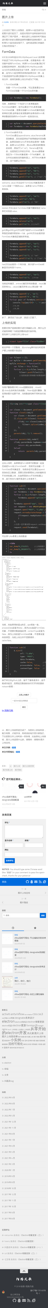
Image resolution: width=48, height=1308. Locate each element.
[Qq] (31, 881)
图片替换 (37, 1037)
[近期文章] (13, 928)
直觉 (29, 1044)
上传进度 (27, 1029)
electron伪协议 (21, 1022)
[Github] (27, 881)
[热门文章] (35, 928)
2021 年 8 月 (9, 1134)
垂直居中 (7, 1041)
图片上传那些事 (28, 766)
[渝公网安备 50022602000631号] (15, 1292)
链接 (14, 747)
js (10, 766)
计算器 (40, 1044)
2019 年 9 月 (9, 1176)
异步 (22, 1041)
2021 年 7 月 (9, 1140)
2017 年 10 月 (10, 1206)
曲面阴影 (5, 1044)
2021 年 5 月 (9, 1152)
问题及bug (9, 1081)
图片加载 (21, 1037)
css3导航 (5, 1018)
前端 (4, 10)
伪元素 (30, 1033)
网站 (6, 850)
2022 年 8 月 (9, 1103)
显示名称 (9, 840)
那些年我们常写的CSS (17, 1048)
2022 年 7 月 (9, 1109)
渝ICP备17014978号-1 (38, 1292)
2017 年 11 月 (10, 1200)
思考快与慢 (31, 1041)
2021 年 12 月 (10, 1122)
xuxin (6, 22)
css (35, 1014)
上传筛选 (14, 1029)
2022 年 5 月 (9, 1116)
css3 (40, 1014)
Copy (43, 97)
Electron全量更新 (25, 1241)
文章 (16, 978)
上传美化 (21, 1029)
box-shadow (28, 1014)
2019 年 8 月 (9, 1182)
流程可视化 (15, 1044)
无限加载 (42, 1041)
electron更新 (19, 1025)
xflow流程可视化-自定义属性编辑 (29, 994)
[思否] (44, 881)
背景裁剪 (34, 1044)
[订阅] (40, 881)
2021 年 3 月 (9, 1164)
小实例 (16, 1040)
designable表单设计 (24, 1017)
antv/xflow (17, 1014)
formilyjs (31, 1025)
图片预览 (18, 770)
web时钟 (28, 797)
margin (40, 1026)
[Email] (35, 881)
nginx (4, 1029)
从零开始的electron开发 (24, 1031)
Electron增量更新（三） (32, 1235)
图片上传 (17, 766)
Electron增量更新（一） (31, 1247)
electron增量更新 (35, 1021)
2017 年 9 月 (9, 1212)
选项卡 (6, 1048)
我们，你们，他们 (23, 981)
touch (9, 1029)
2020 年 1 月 (9, 1170)
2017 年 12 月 (10, 1194)
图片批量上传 (8, 770)
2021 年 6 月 (9, 1146)
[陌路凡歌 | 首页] (10, 3)
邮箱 (27, 840)
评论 (7, 822)
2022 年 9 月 (9, 1097)
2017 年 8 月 (9, 1218)
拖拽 (37, 1041)
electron (8, 1021)
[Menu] (44, 3)
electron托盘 (7, 1026)
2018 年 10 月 (10, 1188)
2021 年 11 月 (10, 1128)
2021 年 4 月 (9, 1158)
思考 (26, 1041)
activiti (6, 1014)
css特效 (11, 1018)
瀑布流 (25, 1044)
